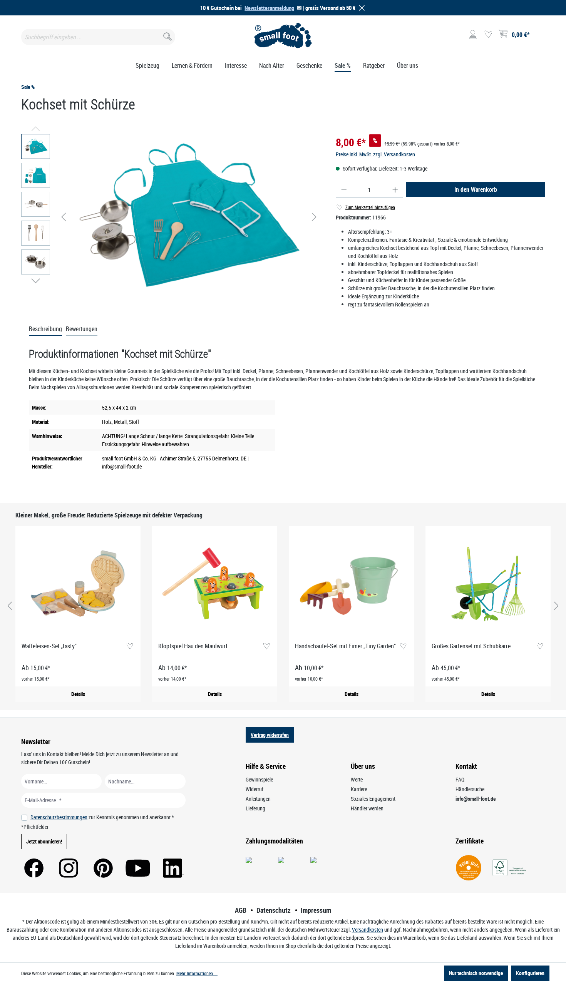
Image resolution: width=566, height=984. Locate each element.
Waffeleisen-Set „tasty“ (49, 646)
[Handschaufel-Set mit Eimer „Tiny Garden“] (351, 584)
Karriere (359, 789)
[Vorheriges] (63, 216)
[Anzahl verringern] (344, 189)
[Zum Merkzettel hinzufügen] (129, 646)
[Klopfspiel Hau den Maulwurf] (214, 584)
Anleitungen (258, 798)
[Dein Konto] (473, 34)
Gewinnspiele (259, 779)
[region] (170, 217)
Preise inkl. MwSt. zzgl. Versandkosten (375, 154)
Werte (357, 779)
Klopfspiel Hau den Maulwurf (193, 646)
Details (78, 694)
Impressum (316, 910)
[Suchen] (167, 35)
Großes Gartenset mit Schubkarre (471, 646)
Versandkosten (367, 929)
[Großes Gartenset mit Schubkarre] (488, 584)
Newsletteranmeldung (269, 8)
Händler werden (367, 808)
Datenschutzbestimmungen (58, 817)
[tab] (45, 329)
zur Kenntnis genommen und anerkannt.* (102, 817)
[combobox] (98, 37)
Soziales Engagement (373, 798)
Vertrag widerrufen (270, 734)
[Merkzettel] (488, 34)
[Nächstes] (314, 216)
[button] (360, 8)
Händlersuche (469, 789)
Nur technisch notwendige (476, 973)
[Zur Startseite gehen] (283, 35)
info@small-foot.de (475, 798)
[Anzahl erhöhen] (395, 189)
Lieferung (255, 808)
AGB (240, 910)
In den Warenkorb (475, 189)
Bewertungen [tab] (81, 329)
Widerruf (254, 789)
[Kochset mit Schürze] (188, 217)
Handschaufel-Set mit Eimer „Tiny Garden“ (345, 646)
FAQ (459, 779)
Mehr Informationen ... (197, 973)
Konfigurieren (530, 973)
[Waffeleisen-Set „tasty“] (78, 584)
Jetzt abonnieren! (44, 841)
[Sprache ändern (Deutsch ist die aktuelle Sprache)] (538, 37)
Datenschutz (273, 910)
